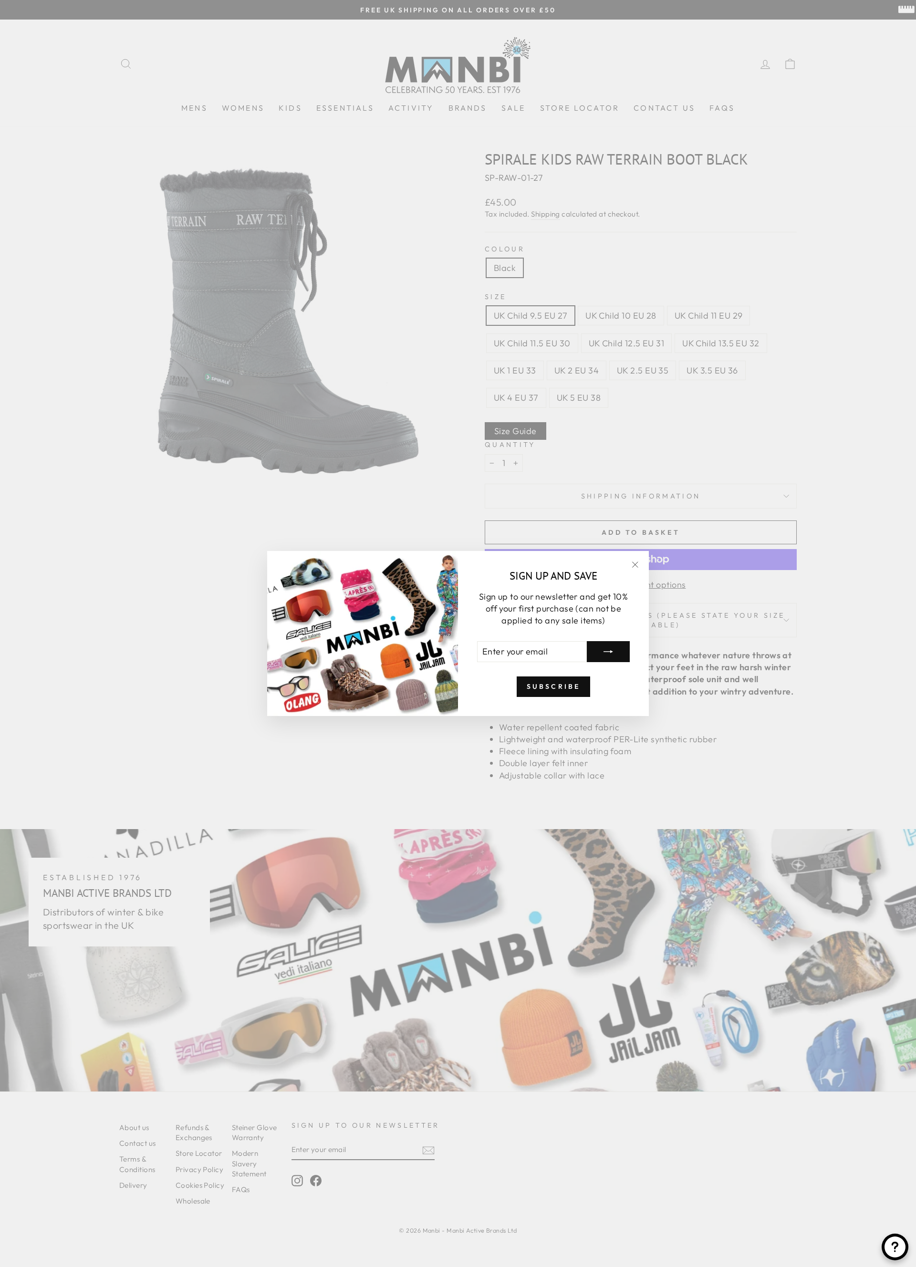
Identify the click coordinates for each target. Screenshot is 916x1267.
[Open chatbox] (895, 1247)
